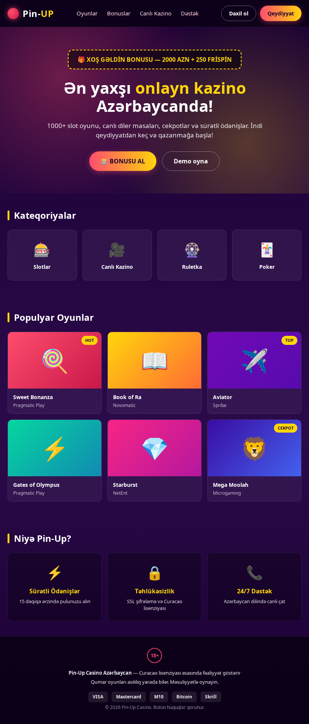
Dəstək (190, 13)
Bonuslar (118, 13)
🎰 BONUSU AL (123, 161)
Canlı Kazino (155, 13)
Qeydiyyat (281, 13)
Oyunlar (87, 13)
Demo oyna (191, 161)
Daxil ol (238, 13)
